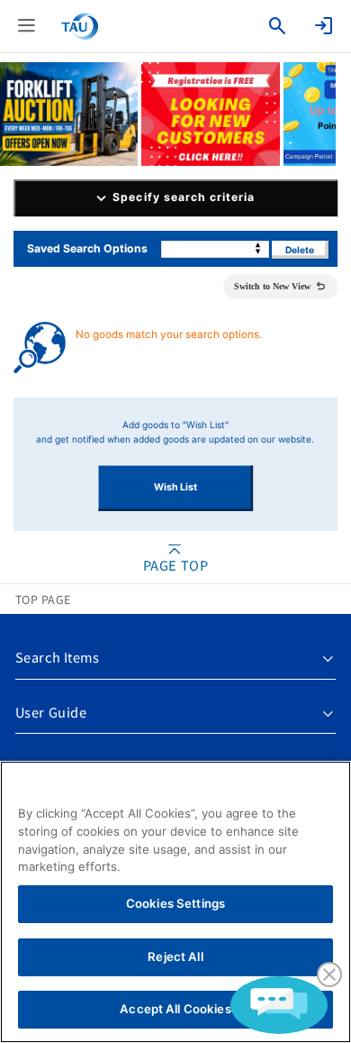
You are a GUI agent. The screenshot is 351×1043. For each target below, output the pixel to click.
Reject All (175, 956)
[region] (175, 902)
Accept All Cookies (175, 1009)
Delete (299, 249)
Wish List (175, 487)
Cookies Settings (175, 903)
